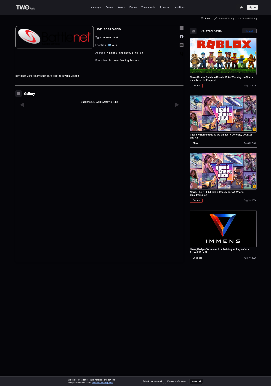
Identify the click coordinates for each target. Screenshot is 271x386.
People (133, 7)
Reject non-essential (152, 381)
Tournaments (148, 7)
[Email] (181, 45)
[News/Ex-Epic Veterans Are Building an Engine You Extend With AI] (223, 228)
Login (240, 7)
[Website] (181, 27)
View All (249, 31)
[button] (22, 105)
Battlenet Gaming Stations (124, 60)
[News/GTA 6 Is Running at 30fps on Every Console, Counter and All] (223, 112)
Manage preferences (176, 381)
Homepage (95, 7)
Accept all (196, 381)
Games (109, 7)
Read (207, 18)
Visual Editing (249, 18)
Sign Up (252, 7)
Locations (179, 7)
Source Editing (226, 18)
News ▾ (121, 7)
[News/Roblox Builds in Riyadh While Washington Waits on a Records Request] (223, 54)
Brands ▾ (164, 7)
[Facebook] (181, 36)
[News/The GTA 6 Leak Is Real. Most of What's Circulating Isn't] (223, 170)
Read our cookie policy (102, 382)
